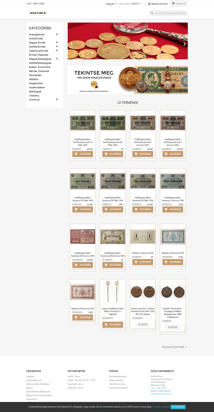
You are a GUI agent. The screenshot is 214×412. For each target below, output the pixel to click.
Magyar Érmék (37, 42)
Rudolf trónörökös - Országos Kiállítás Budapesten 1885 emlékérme (173, 312)
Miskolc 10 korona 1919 (173, 253)
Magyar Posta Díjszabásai (39, 395)
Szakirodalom (37, 87)
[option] (128, 43)
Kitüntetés (35, 75)
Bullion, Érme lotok (39, 67)
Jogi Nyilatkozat (34, 380)
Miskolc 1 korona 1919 (142, 253)
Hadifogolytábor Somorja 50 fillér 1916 (142, 199)
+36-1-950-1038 (35, 3)
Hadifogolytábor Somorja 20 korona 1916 (113, 254)
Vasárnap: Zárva (76, 387)
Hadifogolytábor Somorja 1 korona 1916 (173, 199)
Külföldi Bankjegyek (40, 63)
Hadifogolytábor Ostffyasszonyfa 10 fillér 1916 (82, 142)
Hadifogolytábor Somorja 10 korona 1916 (82, 254)
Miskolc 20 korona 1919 (82, 308)
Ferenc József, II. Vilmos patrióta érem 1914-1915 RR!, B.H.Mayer (143, 311)
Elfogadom (178, 407)
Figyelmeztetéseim (118, 387)
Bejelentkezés (116, 380)
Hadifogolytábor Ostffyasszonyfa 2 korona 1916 (172, 142)
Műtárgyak (35, 91)
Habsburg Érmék (38, 50)
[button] (77, 43)
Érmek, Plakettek (38, 54)
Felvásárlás (31, 399)
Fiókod (113, 371)
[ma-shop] (128, 80)
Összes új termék (175, 347)
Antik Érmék (36, 38)
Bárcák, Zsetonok (39, 71)
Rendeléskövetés (118, 376)
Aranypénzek (36, 34)
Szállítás (30, 376)
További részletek (161, 406)
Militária (33, 79)
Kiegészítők (36, 83)
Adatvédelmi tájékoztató (38, 391)
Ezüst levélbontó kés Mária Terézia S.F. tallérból (113, 311)
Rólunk (29, 387)
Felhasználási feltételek (37, 384)
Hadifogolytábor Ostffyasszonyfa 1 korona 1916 (143, 142)
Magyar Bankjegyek (40, 58)
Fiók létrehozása (117, 384)
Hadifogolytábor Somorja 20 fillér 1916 (112, 199)
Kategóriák (40, 28)
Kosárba (82, 154)
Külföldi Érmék (37, 46)
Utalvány (34, 95)
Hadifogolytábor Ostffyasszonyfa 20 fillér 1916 (113, 142)
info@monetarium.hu (161, 393)
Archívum (34, 99)
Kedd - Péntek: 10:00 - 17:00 (81, 380)
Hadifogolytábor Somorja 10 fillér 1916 (82, 199)
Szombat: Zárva (75, 384)
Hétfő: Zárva (74, 376)
